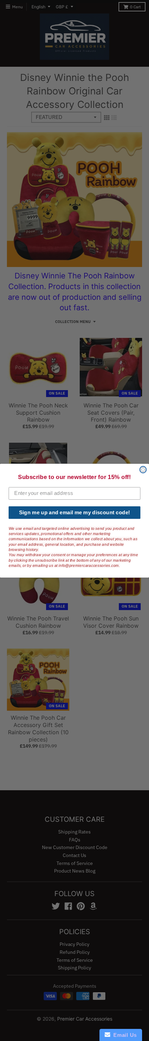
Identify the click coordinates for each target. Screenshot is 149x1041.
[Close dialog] (143, 469)
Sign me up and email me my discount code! (74, 512)
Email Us (123, 1035)
